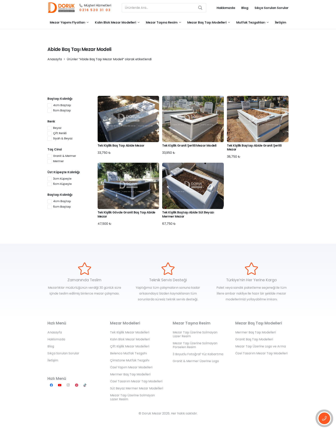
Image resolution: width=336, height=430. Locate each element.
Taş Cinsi (54, 149)
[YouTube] (60, 385)
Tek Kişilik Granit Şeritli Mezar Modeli (189, 145)
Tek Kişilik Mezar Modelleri (129, 332)
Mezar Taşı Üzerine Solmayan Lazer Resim (132, 397)
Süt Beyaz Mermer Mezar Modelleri (136, 388)
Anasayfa (54, 59)
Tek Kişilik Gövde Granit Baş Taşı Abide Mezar (126, 214)
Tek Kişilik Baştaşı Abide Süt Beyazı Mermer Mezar (188, 214)
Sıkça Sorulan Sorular (63, 353)
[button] (88, 22)
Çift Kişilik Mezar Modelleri (129, 346)
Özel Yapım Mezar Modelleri (131, 367)
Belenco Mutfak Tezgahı (128, 353)
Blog (50, 346)
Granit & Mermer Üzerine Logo (196, 361)
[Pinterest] (76, 385)
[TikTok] (85, 385)
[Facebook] (51, 385)
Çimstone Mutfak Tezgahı (129, 360)
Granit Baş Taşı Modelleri (254, 339)
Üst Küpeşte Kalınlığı (63, 172)
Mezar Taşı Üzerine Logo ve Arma (260, 346)
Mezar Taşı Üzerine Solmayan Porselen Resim (195, 345)
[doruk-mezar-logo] (61, 8)
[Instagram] (68, 385)
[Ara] (200, 8)
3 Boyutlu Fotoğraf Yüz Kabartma (198, 354)
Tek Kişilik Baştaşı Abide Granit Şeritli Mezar (254, 147)
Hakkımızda (56, 339)
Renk (51, 121)
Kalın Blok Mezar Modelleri (130, 339)
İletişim (52, 360)
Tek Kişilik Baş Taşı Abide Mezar (121, 145)
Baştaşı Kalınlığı (59, 98)
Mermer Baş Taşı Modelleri (130, 374)
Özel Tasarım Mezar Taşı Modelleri (136, 381)
